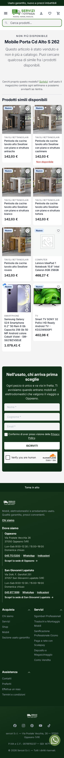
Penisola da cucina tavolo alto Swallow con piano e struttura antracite (16, 146)
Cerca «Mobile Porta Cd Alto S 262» (32, 74)
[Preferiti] (49, 13)
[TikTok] (49, 725)
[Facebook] (15, 725)
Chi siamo (8, 520)
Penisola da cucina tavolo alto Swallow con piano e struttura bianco (16, 208)
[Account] (41, 13)
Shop (5, 626)
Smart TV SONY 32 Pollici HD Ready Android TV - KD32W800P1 (46, 324)
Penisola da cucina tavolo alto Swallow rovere (16, 266)
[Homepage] (23, 13)
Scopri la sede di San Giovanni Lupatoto (27, 597)
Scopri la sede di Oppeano (19, 560)
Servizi (6, 621)
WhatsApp (29, 555)
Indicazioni (44, 555)
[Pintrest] (32, 725)
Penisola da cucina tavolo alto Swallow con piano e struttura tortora (47, 208)
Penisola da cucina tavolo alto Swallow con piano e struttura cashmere (47, 146)
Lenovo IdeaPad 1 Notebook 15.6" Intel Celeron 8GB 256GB (47, 266)
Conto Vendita (42, 659)
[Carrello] (58, 13)
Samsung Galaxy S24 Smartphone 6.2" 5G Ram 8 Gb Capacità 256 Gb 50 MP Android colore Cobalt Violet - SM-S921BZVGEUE (16, 330)
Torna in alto (32, 487)
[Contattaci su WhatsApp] (54, 740)
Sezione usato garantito (16, 637)
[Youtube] (40, 725)
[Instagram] (23, 725)
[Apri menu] (5, 13)
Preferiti (6, 683)
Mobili (5, 632)
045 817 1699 (12, 592)
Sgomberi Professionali (47, 616)
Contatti (6, 678)
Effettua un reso (11, 689)
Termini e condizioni (13, 694)
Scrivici (43, 81)
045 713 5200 (12, 555)
